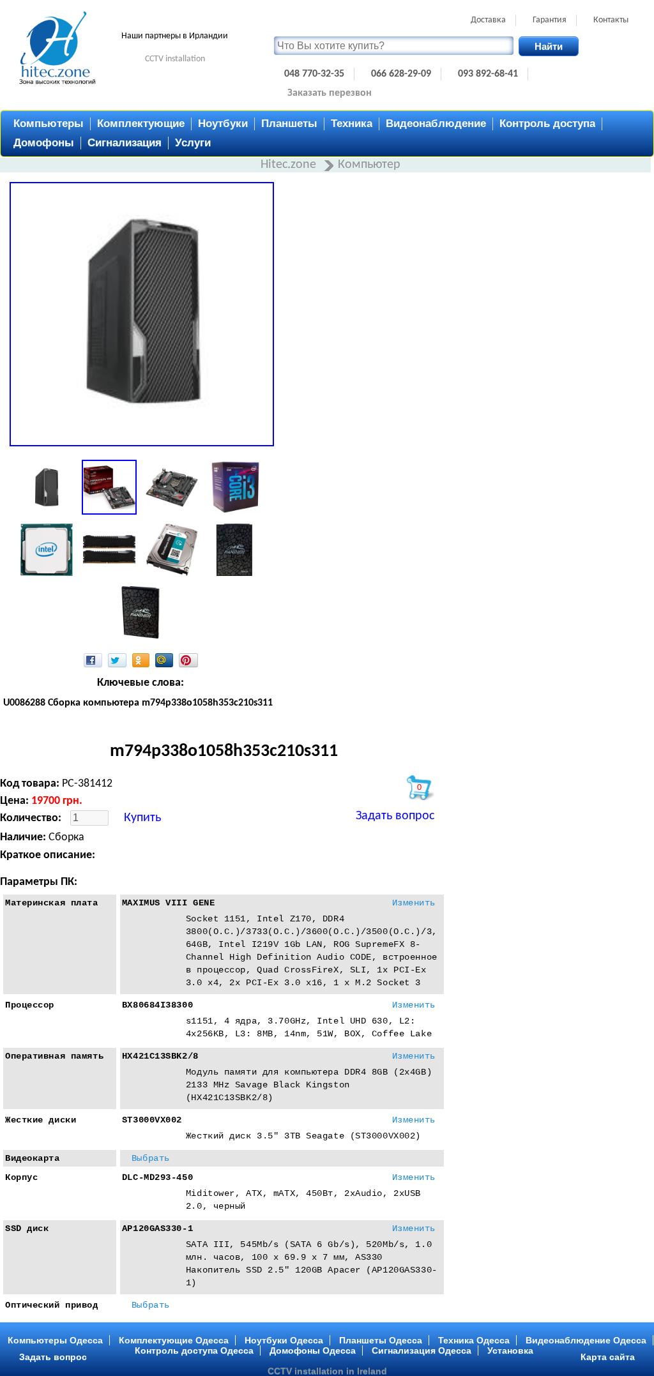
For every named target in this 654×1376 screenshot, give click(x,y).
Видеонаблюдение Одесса (586, 1340)
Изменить (414, 903)
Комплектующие (141, 123)
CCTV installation (175, 59)
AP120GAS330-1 (157, 1228)
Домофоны (43, 143)
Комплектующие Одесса (174, 1340)
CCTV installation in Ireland (327, 1371)
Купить (142, 818)
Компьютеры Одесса (55, 1340)
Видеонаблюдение (436, 123)
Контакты (610, 20)
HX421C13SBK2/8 (160, 1056)
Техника (351, 123)
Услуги (193, 143)
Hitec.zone (290, 164)
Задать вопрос (395, 816)
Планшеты (289, 123)
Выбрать (151, 1158)
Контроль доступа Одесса (194, 1350)
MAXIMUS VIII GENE (168, 903)
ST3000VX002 (152, 1120)
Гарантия (550, 20)
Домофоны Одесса (313, 1350)
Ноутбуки (223, 123)
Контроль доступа (547, 123)
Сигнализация (124, 143)
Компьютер (369, 164)
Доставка (488, 20)
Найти (549, 46)
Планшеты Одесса (380, 1340)
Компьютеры (48, 123)
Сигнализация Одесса (421, 1350)
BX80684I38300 (157, 1005)
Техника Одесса (474, 1340)
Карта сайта (608, 1357)
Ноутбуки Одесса (284, 1340)
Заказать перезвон (329, 93)
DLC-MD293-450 (157, 1177)
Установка (510, 1350)
